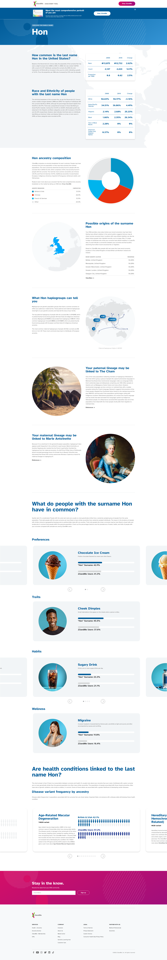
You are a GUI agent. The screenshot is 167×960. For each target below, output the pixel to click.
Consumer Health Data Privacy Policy (93, 936)
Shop (127, 3)
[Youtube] (37, 953)
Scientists (112, 931)
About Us (60, 931)
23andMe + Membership (38, 933)
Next (103, 589)
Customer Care (62, 942)
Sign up (83, 892)
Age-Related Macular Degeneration (64, 844)
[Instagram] (41, 953)
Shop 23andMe (102, 13)
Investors (60, 928)
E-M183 (53, 321)
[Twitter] (45, 953)
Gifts (33, 936)
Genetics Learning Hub (64, 939)
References (89, 407)
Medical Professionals (115, 928)
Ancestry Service (36, 931)
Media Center (61, 933)
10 (95, 856)
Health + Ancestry (37, 928)
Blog (59, 936)
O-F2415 (73, 314)
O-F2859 (61, 321)
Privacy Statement (88, 931)
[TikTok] (53, 953)
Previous (70, 589)
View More (89, 278)
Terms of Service (88, 928)
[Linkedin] (49, 953)
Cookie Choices (88, 933)
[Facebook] (33, 953)
